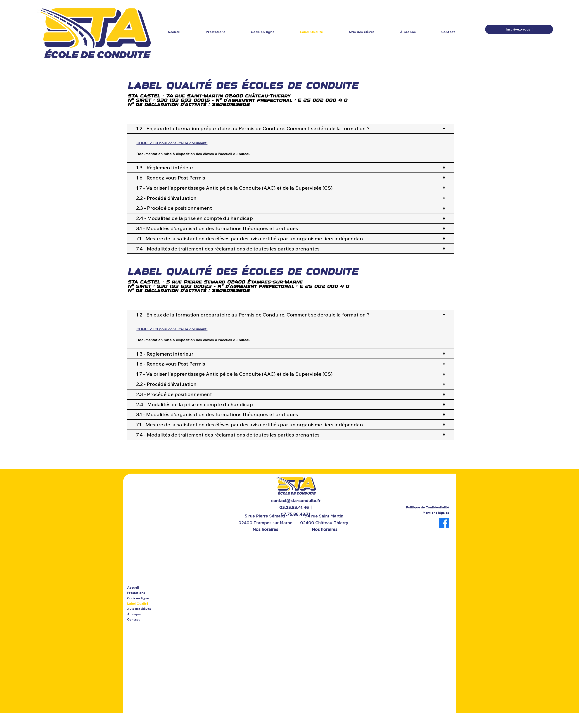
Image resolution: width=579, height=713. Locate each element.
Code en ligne (138, 598)
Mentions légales (436, 513)
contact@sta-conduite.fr (295, 500)
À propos (134, 614)
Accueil (133, 587)
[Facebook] (444, 523)
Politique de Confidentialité (427, 507)
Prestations (136, 593)
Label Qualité (137, 603)
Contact (133, 619)
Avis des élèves (139, 609)
